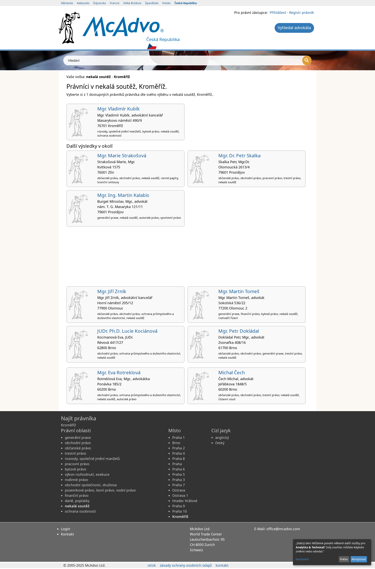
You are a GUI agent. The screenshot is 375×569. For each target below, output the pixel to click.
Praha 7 (178, 485)
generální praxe (78, 437)
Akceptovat (359, 559)
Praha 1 (178, 437)
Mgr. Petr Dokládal (238, 331)
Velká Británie (132, 3)
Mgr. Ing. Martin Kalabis (123, 195)
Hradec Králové (184, 500)
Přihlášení (278, 12)
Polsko (166, 3)
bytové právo (75, 469)
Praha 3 (178, 479)
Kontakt (67, 534)
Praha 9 (178, 506)
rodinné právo (76, 479)
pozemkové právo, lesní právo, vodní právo (100, 490)
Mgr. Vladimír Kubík (118, 108)
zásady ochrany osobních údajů (186, 565)
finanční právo (76, 495)
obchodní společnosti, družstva (91, 485)
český (219, 442)
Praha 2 (178, 448)
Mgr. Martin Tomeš (238, 291)
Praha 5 (178, 474)
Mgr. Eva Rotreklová (118, 372)
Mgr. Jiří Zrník (111, 291)
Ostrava (178, 490)
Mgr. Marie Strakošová (121, 155)
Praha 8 (178, 458)
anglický (222, 437)
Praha (177, 463)
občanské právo (78, 448)
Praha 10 (179, 511)
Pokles (344, 559)
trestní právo (75, 453)
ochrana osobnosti (80, 511)
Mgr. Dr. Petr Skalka (239, 155)
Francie (114, 3)
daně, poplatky (77, 500)
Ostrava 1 (180, 495)
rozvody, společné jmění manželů (92, 458)
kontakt (222, 565)
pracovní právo (77, 463)
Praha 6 (178, 469)
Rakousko (83, 3)
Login (65, 528)
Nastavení (302, 559)
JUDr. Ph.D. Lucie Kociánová (127, 331)
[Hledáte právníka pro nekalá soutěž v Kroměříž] (123, 26)
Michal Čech (231, 372)
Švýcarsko (99, 3)
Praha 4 (178, 453)
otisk (152, 565)
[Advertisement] (183, 258)
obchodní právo (78, 442)
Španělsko (151, 3)
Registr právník (301, 12)
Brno (176, 442)
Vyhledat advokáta (294, 27)
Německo (67, 3)
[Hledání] (307, 60)
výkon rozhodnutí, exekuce (87, 474)
